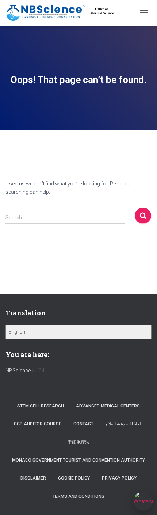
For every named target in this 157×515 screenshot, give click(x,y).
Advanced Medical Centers (108, 406)
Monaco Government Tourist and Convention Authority (78, 460)
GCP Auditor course (37, 423)
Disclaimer (33, 478)
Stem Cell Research (40, 406)
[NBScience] (63, 13)
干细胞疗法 (78, 442)
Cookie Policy (74, 478)
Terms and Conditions (78, 496)
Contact (83, 423)
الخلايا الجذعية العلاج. (124, 423)
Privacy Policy (119, 478)
